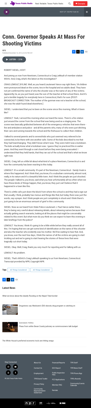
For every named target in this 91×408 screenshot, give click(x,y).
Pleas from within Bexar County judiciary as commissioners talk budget (48, 326)
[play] (6, 12)
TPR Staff (74, 363)
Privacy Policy (39, 384)
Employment (38, 373)
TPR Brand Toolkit (40, 379)
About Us (37, 363)
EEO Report (56, 368)
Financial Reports (58, 363)
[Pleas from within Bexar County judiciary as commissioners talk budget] (10, 327)
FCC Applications (58, 380)
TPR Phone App (76, 373)
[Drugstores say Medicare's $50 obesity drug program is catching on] (10, 310)
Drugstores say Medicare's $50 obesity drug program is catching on (47, 306)
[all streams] (87, 12)
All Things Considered (18, 270)
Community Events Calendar (77, 384)
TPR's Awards (75, 379)
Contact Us (38, 368)
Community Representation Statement (40, 391)
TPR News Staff (76, 368)
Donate (81, 3)
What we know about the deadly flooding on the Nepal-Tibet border (30, 296)
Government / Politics (26, 323)
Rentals (55, 390)
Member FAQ (57, 385)
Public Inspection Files (58, 374)
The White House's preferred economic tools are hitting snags (28, 341)
